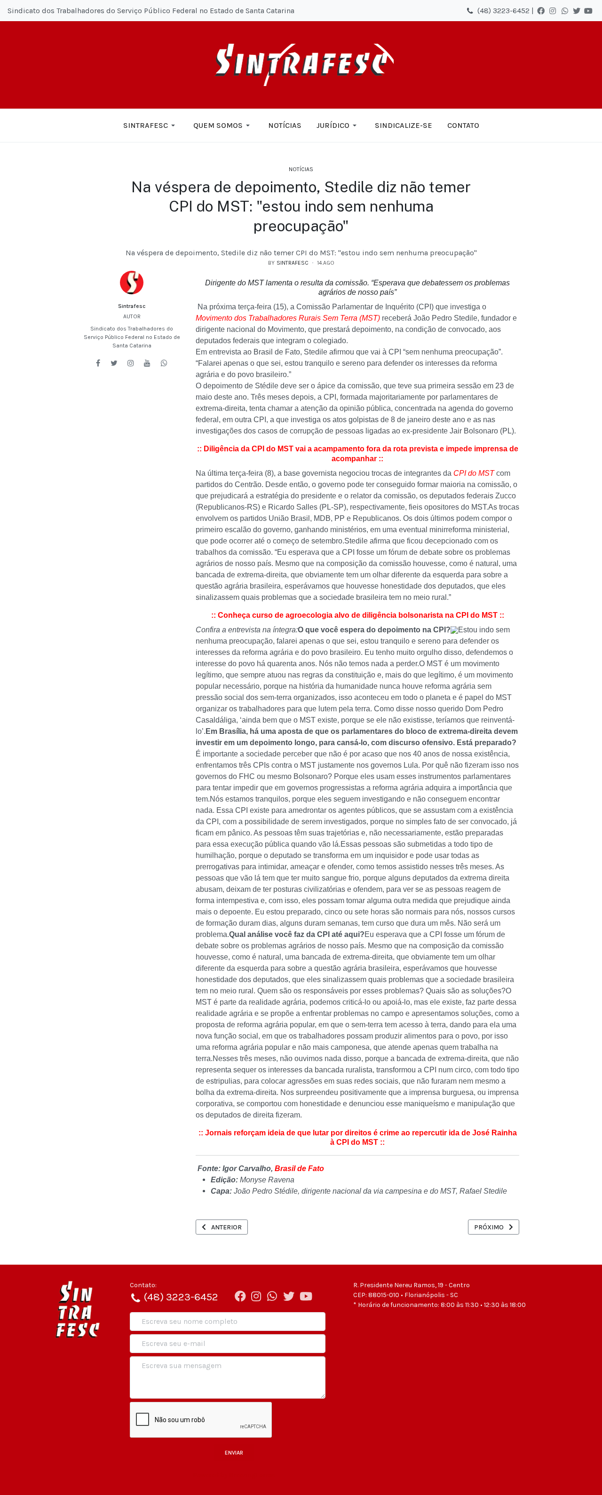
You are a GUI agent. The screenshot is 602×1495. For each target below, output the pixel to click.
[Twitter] (576, 11)
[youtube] (147, 363)
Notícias (301, 169)
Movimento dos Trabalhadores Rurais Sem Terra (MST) (288, 318)
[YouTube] (588, 11)
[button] (151, 125)
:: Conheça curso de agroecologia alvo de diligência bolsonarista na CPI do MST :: (357, 615)
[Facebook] (541, 11)
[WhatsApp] (565, 11)
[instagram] (131, 363)
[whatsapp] (164, 363)
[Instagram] (552, 11)
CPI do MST (473, 473)
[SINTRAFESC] (301, 65)
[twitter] (114, 363)
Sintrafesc (131, 306)
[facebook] (98, 363)
